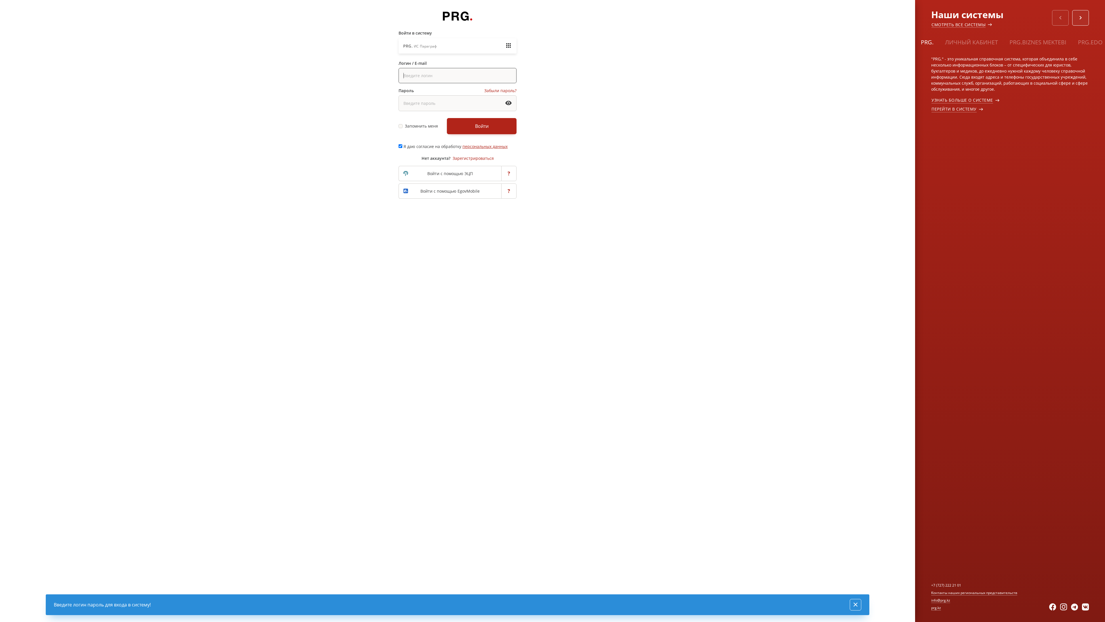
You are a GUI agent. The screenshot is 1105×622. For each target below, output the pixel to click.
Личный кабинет (971, 42)
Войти (482, 126)
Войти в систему (415, 33)
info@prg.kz (940, 600)
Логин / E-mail (413, 63)
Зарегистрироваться (473, 158)
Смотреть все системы (958, 24)
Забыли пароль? (500, 90)
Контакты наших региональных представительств (974, 592)
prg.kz (936, 607)
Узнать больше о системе (962, 100)
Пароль (406, 90)
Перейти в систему (954, 109)
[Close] (855, 604)
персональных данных (485, 146)
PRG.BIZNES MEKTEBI (1037, 42)
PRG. (927, 42)
